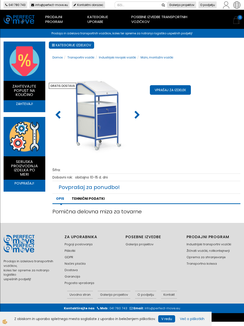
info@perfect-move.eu (51, 5)
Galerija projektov (181, 5)
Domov (57, 57)
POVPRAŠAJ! (24, 183)
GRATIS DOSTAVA (62, 86)
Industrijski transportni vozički (209, 244)
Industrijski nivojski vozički (117, 57)
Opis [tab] (60, 198)
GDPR (69, 257)
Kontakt (169, 294)
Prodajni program (54, 19)
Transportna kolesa (202, 263)
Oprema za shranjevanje (206, 257)
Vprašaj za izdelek (170, 90)
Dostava (71, 270)
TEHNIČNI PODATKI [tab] (88, 198)
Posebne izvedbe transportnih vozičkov (159, 19)
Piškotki (70, 250)
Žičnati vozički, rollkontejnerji (208, 250)
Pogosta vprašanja (79, 283)
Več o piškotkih (192, 318)
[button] (137, 115)
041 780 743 (17, 5)
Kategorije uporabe (97, 19)
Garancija (72, 276)
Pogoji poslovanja (78, 244)
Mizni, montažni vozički (157, 57)
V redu (166, 318)
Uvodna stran (80, 294)
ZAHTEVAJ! (24, 103)
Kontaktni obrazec (90, 5)
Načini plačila (75, 263)
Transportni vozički (80, 57)
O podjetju (207, 5)
